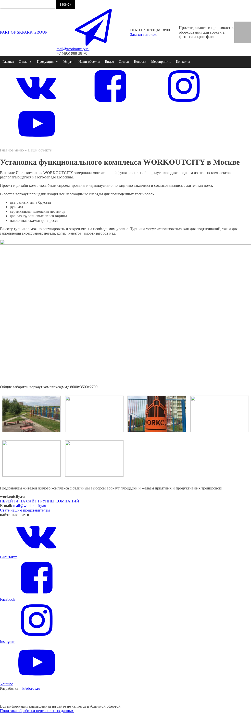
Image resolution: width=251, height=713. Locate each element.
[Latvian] (239, 40)
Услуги (68, 61)
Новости (140, 61)
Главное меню (12, 150)
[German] (246, 25)
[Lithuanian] (246, 40)
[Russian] (239, 35)
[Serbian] (246, 35)
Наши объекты (89, 61)
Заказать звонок (143, 34)
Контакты (183, 61)
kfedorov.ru (31, 688)
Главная (8, 61)
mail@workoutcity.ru (29, 505)
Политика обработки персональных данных (37, 711)
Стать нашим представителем (25, 510)
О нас (23, 61)
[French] (239, 30)
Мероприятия (161, 61)
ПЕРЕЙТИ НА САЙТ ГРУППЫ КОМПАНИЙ (39, 501)
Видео (109, 61)
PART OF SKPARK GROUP (23, 32)
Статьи (124, 61)
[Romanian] (246, 30)
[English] (239, 25)
